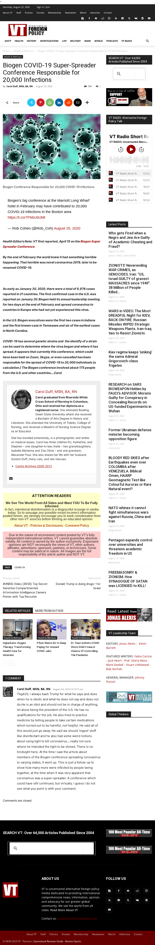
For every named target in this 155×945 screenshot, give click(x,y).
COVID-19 (20, 567)
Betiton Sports (73, 941)
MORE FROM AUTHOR (49, 610)
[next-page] (11, 663)
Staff (18, 12)
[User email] (11, 479)
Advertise (95, 12)
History (31, 40)
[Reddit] (102, 18)
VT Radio (126, 40)
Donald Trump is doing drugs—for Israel (78, 586)
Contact (108, 12)
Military (75, 40)
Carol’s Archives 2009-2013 (33, 466)
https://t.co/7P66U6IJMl (26, 217)
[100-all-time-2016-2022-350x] (129, 853)
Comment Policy (77, 525)
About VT (8, 12)
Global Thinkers (119, 714)
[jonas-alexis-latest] (129, 620)
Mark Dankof (114, 665)
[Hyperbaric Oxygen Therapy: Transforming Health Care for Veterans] (17, 629)
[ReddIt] (68, 102)
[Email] (78, 102)
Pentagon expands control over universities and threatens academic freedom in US (130, 547)
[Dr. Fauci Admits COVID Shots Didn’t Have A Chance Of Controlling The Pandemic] (86, 629)
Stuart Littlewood (137, 665)
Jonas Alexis (127, 643)
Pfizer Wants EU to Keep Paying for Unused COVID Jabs (51, 647)
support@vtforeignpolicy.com (77, 918)
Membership (54, 12)
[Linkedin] (59, 102)
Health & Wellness (24, 51)
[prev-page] (5, 663)
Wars (87, 40)
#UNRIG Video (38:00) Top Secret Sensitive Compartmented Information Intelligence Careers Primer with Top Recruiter (25, 590)
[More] (87, 102)
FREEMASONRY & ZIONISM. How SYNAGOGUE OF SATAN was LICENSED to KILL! (128, 579)
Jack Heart (114, 660)
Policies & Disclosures (46, 525)
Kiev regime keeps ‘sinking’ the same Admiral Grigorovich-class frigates (130, 359)
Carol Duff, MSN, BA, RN (19, 86)
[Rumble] (109, 18)
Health (19, 40)
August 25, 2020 (67, 228)
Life (64, 40)
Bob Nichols (114, 669)
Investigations (49, 40)
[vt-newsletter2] (129, 702)
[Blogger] (83, 18)
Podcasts (112, 40)
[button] (147, 41)
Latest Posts (117, 224)
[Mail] (96, 18)
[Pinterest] (41, 102)
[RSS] (116, 18)
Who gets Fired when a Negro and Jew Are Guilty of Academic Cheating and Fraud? (130, 240)
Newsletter (70, 12)
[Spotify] (122, 18)
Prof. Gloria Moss (135, 660)
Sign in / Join (43, 6)
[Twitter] (129, 18)
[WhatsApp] (50, 102)
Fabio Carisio (143, 656)
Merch (83, 12)
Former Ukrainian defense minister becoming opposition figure (130, 434)
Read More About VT (64, 910)
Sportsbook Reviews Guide (48, 941)
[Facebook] (89, 18)
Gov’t (8, 40)
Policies (29, 12)
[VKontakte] (136, 18)
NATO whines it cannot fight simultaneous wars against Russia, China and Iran (130, 514)
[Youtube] (149, 18)
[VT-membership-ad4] (129, 105)
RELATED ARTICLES (17, 610)
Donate (40, 12)
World (98, 40)
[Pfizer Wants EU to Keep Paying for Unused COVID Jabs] (51, 629)
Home (6, 51)
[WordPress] (142, 18)
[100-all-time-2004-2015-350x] (129, 836)
